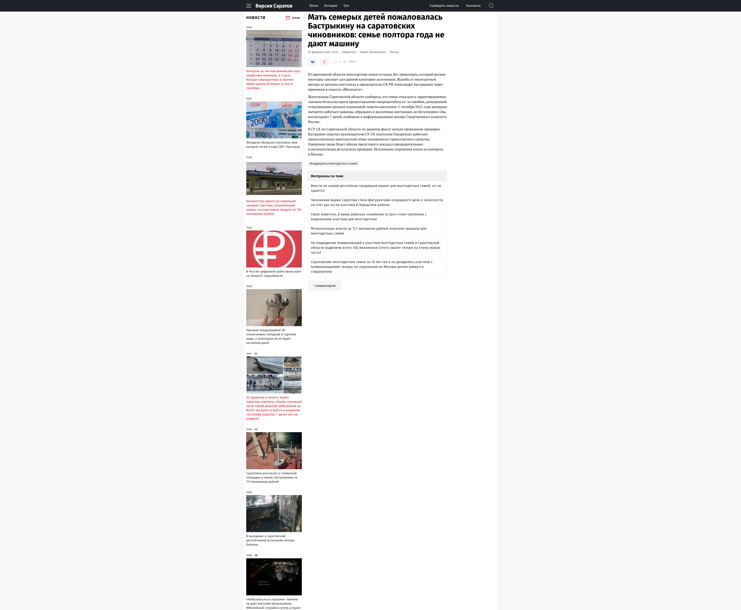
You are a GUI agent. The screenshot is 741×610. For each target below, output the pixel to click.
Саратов (273, 6)
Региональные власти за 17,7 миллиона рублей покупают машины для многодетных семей (368, 230)
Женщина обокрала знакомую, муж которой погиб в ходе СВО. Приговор (273, 144)
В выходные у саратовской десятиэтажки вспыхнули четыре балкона (270, 540)
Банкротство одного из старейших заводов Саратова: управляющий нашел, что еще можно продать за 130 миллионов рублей (273, 207)
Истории (330, 6)
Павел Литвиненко (373, 52)
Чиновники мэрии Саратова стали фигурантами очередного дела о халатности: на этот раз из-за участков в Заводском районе (377, 202)
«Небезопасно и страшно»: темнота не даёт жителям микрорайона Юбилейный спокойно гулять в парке (273, 603)
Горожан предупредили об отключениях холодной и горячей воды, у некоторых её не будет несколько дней (271, 336)
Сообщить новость (444, 6)
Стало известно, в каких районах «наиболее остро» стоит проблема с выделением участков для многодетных (369, 216)
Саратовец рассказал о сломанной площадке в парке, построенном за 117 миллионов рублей (271, 477)
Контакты (473, 6)
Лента (313, 6)
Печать (394, 52)
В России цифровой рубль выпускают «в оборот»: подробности (273, 274)
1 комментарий (325, 286)
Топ (346, 6)
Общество (349, 52)
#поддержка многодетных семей (333, 163)
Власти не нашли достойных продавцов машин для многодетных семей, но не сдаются (376, 188)
